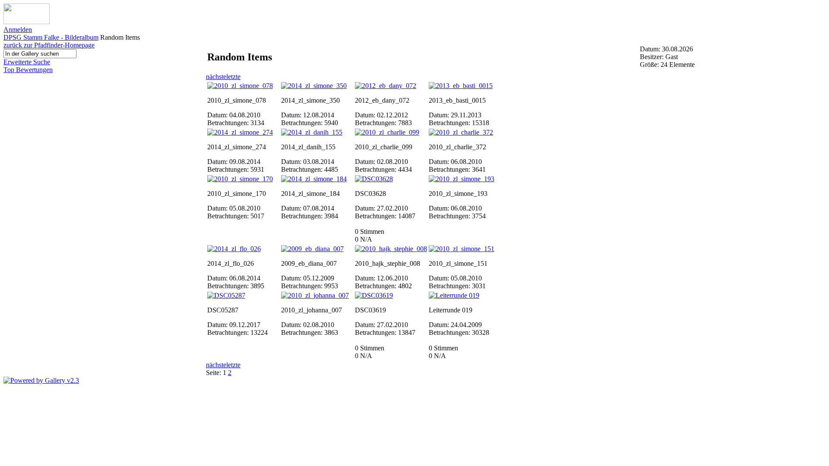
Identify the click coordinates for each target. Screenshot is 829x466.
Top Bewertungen (28, 69)
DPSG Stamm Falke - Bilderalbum (50, 37)
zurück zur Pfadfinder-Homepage (49, 45)
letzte (233, 76)
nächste (216, 76)
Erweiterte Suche (26, 62)
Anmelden (17, 29)
